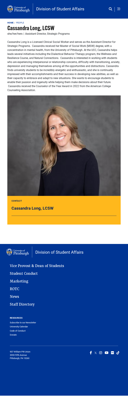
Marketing (19, 281)
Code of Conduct (18, 330)
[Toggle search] (111, 9)
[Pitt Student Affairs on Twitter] (95, 352)
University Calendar (19, 326)
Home (10, 22)
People (20, 22)
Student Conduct (24, 273)
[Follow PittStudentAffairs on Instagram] (100, 352)
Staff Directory (22, 304)
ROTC (14, 289)
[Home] (20, 8)
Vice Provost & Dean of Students (37, 266)
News (14, 297)
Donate (13, 334)
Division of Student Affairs (60, 9)
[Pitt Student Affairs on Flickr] (112, 352)
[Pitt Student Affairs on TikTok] (118, 352)
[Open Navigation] (119, 9)
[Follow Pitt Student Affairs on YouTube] (106, 352)
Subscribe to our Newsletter (23, 322)
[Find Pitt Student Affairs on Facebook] (91, 352)
